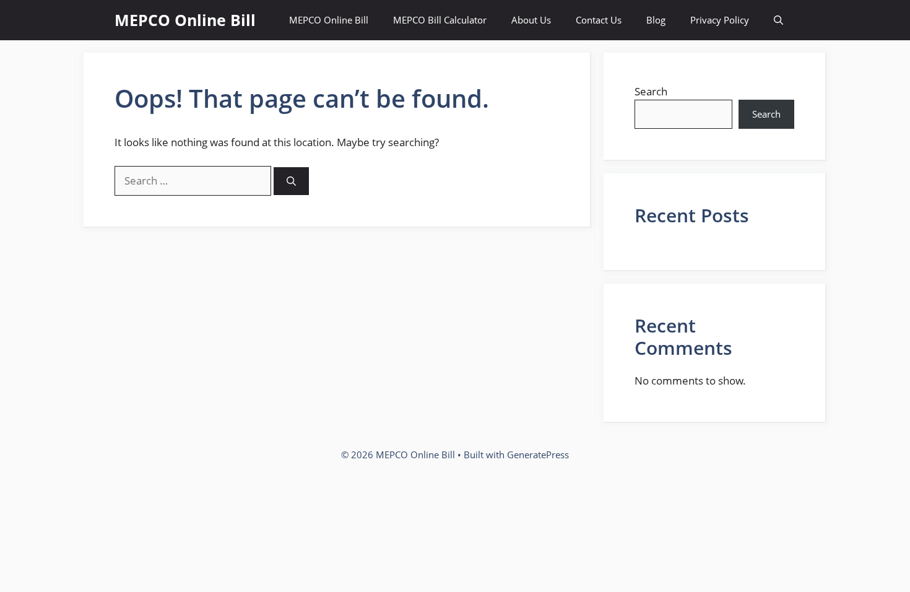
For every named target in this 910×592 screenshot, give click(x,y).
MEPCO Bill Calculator (440, 20)
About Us (531, 20)
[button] (778, 20)
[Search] (291, 181)
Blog (655, 20)
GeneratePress (538, 454)
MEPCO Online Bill (185, 19)
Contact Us (599, 20)
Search (651, 91)
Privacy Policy (719, 20)
